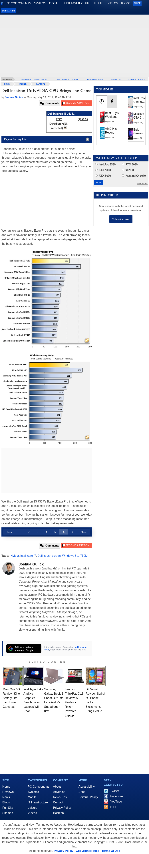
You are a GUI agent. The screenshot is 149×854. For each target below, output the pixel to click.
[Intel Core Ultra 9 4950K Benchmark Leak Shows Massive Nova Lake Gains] (130, 102)
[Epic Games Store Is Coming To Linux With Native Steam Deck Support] (130, 134)
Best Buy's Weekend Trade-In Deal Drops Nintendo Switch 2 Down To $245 (112, 115)
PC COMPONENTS (19, 3)
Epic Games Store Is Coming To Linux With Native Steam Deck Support (140, 131)
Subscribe (8, 10)
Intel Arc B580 (107, 164)
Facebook (116, 796)
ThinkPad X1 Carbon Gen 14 (34, 79)
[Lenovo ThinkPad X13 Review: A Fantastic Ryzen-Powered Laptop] (75, 676)
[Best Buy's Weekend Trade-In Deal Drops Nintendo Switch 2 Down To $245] (102, 117)
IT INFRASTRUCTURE (76, 3)
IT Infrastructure (38, 802)
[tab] (101, 102)
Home (6, 786)
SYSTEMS (39, 3)
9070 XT (130, 170)
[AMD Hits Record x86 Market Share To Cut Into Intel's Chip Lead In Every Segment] (102, 133)
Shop (137, 3)
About (57, 786)
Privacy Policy (62, 807)
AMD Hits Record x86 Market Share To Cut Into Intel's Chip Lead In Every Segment (112, 130)
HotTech (58, 813)
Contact (58, 802)
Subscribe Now (121, 219)
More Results (142, 183)
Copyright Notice (87, 850)
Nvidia (15, 555)
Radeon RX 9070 (135, 175)
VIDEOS (113, 3)
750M (84, 555)
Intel (23, 555)
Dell (40, 555)
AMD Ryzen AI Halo (95, 79)
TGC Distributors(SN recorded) (58, 124)
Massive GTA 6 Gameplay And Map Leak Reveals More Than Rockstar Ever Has (140, 116)
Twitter (114, 791)
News (6, 797)
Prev (9, 532)
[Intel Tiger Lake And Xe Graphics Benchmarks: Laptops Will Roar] (33, 676)
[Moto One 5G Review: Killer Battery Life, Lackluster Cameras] (13, 676)
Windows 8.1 (70, 555)
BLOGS (125, 3)
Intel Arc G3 (116, 79)
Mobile (23, 84)
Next (83, 532)
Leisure (32, 807)
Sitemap (7, 813)
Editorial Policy (88, 797)
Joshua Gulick (31, 564)
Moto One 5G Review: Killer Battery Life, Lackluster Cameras (12, 698)
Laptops (40, 84)
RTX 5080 (131, 164)
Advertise (59, 791)
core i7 (31, 555)
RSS (113, 806)
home (7, 84)
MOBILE (54, 3)
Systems (33, 791)
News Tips (60, 797)
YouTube (116, 801)
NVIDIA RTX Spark (136, 79)
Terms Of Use (111, 850)
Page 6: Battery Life (15, 139)
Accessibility (86, 786)
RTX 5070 (104, 175)
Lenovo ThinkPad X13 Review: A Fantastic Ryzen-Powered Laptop (74, 702)
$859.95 (83, 119)
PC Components (38, 786)
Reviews (8, 791)
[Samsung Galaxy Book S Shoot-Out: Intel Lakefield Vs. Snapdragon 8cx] (54, 676)
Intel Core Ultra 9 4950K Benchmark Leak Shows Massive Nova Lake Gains (140, 100)
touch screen (52, 555)
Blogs (6, 802)
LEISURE (99, 3)
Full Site (7, 807)
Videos (32, 813)
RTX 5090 (104, 170)
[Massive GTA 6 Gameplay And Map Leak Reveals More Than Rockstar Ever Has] (130, 118)
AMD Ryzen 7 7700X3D (67, 79)
